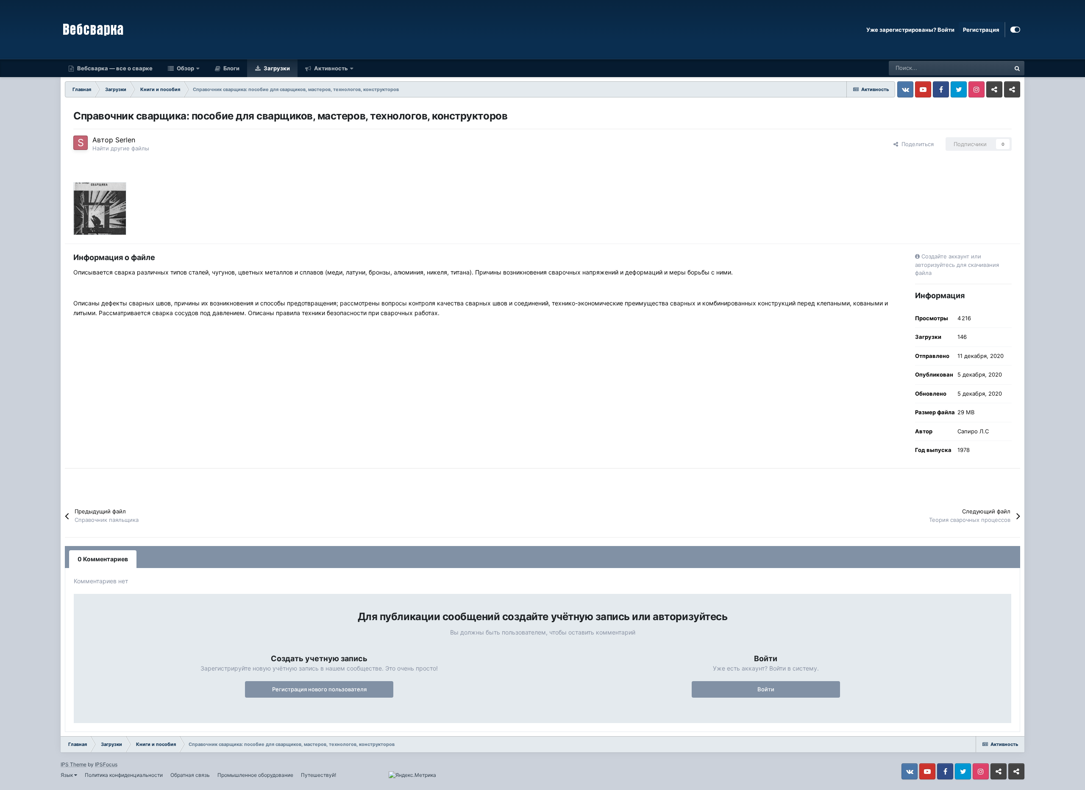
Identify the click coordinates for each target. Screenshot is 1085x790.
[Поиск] (1017, 68)
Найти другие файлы (120, 148)
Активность (330, 68)
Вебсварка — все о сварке (114, 68)
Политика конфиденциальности (124, 775)
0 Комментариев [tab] (103, 559)
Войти (765, 689)
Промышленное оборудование (255, 775)
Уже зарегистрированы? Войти (910, 29)
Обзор (184, 68)
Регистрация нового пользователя (319, 689)
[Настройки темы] (1015, 29)
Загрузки (276, 68)
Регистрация (981, 29)
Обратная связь (190, 775)
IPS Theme (73, 764)
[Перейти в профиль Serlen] (80, 143)
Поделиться (916, 144)
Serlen (125, 140)
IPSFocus (106, 764)
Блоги (230, 68)
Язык (67, 775)
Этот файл (986, 68)
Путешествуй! (318, 775)
